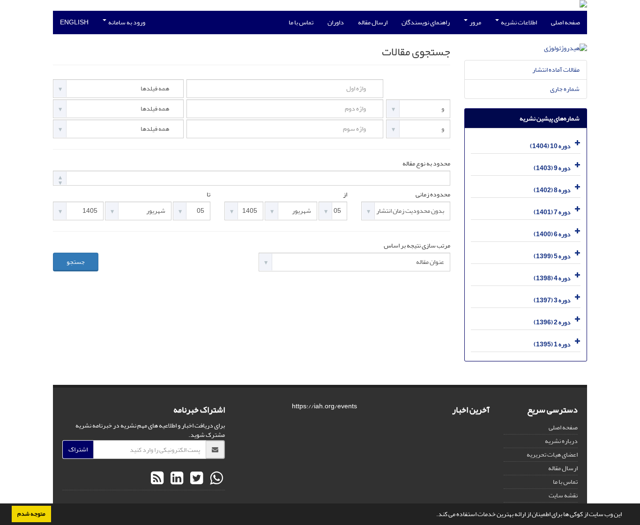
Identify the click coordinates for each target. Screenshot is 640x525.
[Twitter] (195, 478)
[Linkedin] (176, 478)
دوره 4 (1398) (552, 278)
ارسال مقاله (372, 22)
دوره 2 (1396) (552, 322)
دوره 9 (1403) (552, 168)
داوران (335, 22)
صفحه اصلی (565, 22)
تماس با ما (301, 22)
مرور (475, 22)
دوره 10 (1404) (550, 146)
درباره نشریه (561, 441)
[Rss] (157, 478)
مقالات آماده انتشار (556, 69)
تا (208, 194)
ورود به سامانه (126, 22)
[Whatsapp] (215, 478)
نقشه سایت (563, 495)
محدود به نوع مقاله (426, 163)
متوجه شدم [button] (31, 513)
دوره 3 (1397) (552, 300)
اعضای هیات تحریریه (552, 454)
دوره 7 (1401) (552, 212)
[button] (433, 515)
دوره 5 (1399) (552, 256)
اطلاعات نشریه (518, 22)
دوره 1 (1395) (552, 344)
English (74, 22)
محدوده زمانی (433, 194)
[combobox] (251, 178)
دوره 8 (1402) (552, 190)
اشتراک (78, 449)
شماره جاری (565, 88)
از (345, 194)
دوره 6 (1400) (552, 234)
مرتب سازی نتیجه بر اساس (417, 245)
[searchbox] (58, 177)
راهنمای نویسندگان (426, 22)
